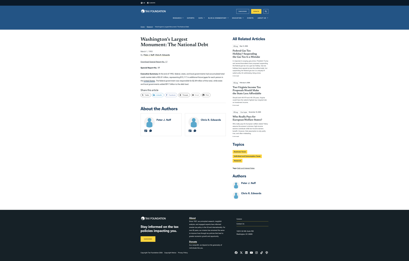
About (192, 218)
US (144, 3)
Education (237, 18)
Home (143, 27)
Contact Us (240, 224)
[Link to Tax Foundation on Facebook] (236, 252)
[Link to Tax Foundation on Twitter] (241, 252)
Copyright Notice (170, 253)
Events (250, 18)
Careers (239, 219)
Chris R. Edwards (162, 55)
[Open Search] (266, 11)
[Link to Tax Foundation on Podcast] (266, 252)
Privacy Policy (183, 253)
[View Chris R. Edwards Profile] (190, 130)
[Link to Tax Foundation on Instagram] (256, 252)
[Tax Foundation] (153, 11)
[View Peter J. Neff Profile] (145, 130)
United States (149, 81)
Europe (152, 3)
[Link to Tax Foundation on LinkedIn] (246, 252)
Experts (191, 18)
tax (204, 77)
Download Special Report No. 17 (154, 62)
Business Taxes (240, 152)
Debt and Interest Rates (246, 168)
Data (201, 18)
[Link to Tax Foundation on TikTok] (261, 252)
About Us (262, 18)
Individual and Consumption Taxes (247, 156)
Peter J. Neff (149, 55)
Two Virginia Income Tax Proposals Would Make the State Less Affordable (247, 90)
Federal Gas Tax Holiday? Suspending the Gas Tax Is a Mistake (246, 54)
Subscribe (243, 11)
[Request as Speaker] (150, 130)
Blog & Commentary (217, 18)
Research (177, 18)
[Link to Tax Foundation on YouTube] (251, 252)
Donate (256, 11)
